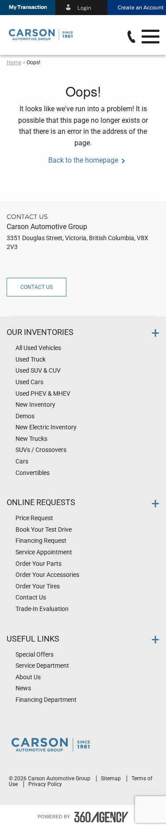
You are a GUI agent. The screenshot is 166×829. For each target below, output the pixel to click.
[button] (27, 7)
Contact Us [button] (36, 287)
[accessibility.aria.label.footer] (101, 817)
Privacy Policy (45, 784)
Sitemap (111, 778)
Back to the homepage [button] (83, 160)
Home (14, 62)
